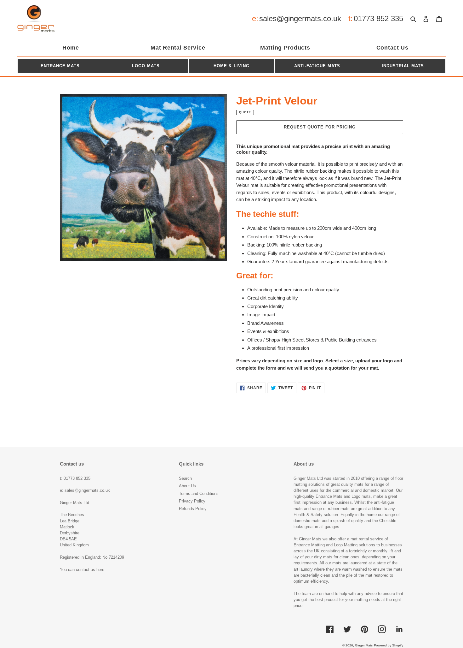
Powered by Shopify (388, 645)
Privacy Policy (192, 501)
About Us (187, 486)
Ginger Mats (364, 645)
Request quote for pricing (320, 127)
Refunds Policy (193, 508)
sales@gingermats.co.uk (300, 18)
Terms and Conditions (199, 493)
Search (185, 478)
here (100, 569)
